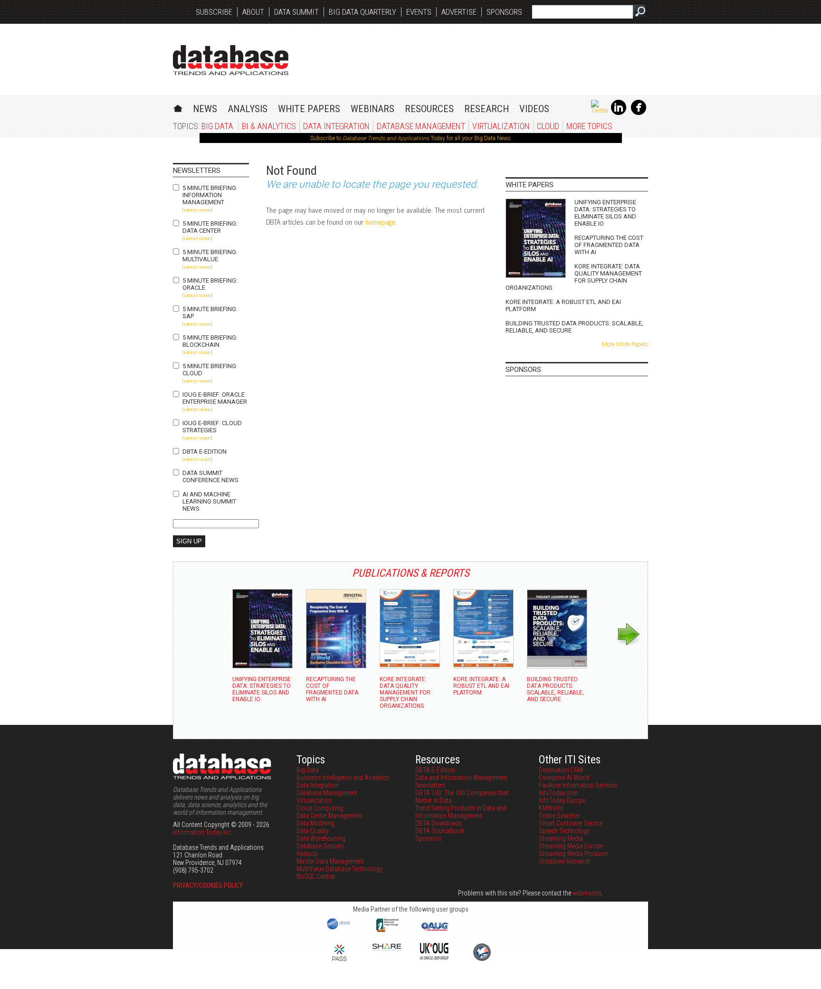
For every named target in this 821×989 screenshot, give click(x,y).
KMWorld (551, 808)
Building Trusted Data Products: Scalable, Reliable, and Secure (574, 327)
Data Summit (296, 12)
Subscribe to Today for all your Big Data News (410, 138)
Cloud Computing (319, 808)
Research (486, 108)
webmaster (587, 893)
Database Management (421, 126)
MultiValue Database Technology (339, 869)
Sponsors (504, 12)
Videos (534, 108)
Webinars (372, 108)
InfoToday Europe (562, 800)
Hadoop (307, 853)
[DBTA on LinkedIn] (618, 113)
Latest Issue (197, 210)
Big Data (217, 126)
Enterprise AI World (564, 777)
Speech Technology (564, 831)
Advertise (459, 12)
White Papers (309, 108)
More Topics (589, 126)
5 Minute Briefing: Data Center (210, 227)
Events (418, 12)
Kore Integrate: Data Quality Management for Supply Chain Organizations (574, 277)
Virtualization (501, 126)
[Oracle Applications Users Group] (434, 931)
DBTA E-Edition (204, 451)
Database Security (320, 846)
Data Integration (336, 126)
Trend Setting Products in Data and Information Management (460, 811)
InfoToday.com (558, 793)
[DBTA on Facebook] (638, 113)
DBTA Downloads (438, 823)
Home (178, 107)
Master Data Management (330, 861)
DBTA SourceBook (439, 831)
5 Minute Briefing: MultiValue (210, 255)
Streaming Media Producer (573, 853)
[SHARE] (386, 948)
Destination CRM (561, 770)
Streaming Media (561, 838)
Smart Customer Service (570, 823)
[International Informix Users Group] (387, 931)
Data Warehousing (320, 838)
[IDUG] (339, 928)
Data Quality (312, 831)
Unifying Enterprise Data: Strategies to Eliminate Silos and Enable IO (605, 213)
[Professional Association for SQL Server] (339, 962)
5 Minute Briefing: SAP (210, 312)
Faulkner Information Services (578, 785)
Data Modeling (315, 823)
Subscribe (214, 12)
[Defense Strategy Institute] (481, 959)
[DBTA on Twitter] (599, 110)
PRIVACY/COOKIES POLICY (208, 885)
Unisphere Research (565, 861)
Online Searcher (559, 815)
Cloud (548, 126)
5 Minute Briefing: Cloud (210, 369)
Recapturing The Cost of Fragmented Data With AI (608, 245)
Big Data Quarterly (362, 12)
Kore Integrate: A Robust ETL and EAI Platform (563, 305)
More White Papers (625, 344)
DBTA (230, 60)
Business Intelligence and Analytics (342, 777)
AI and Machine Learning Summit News (209, 501)
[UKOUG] (434, 957)
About (253, 12)
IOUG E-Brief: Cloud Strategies (212, 426)
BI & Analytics (269, 126)
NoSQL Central (315, 876)
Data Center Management (329, 815)
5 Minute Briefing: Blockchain (210, 341)
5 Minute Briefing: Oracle (210, 284)
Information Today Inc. (202, 832)
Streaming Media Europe (571, 846)
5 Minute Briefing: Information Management (210, 195)
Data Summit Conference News (210, 476)
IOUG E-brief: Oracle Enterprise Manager (214, 398)
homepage (380, 222)
